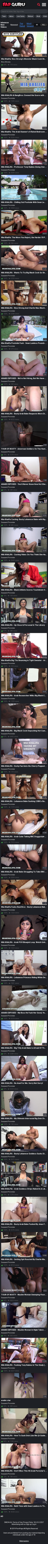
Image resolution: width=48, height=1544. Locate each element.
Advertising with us (19, 1524)
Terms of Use (18, 1522)
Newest (14, 25)
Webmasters (24, 1541)
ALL (43, 25)
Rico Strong (5, 62)
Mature (30, 16)
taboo (11, 16)
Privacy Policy (28, 1522)
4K (37, 25)
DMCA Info (8, 1522)
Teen (4, 16)
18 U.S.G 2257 (39, 1522)
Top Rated (22, 24)
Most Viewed (30, 24)
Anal (38, 16)
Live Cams (20, 16)
